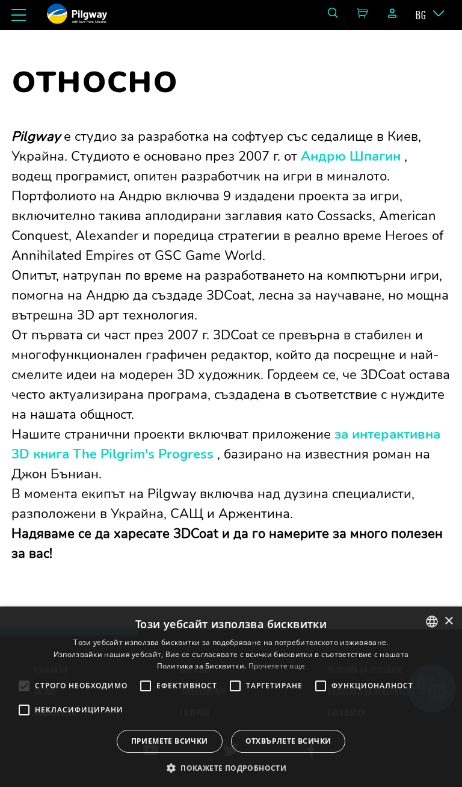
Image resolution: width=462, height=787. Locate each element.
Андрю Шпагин (351, 156)
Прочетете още (277, 666)
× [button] (448, 621)
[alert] (231, 696)
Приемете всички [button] (169, 741)
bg (421, 15)
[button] (231, 767)
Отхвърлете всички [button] (288, 741)
